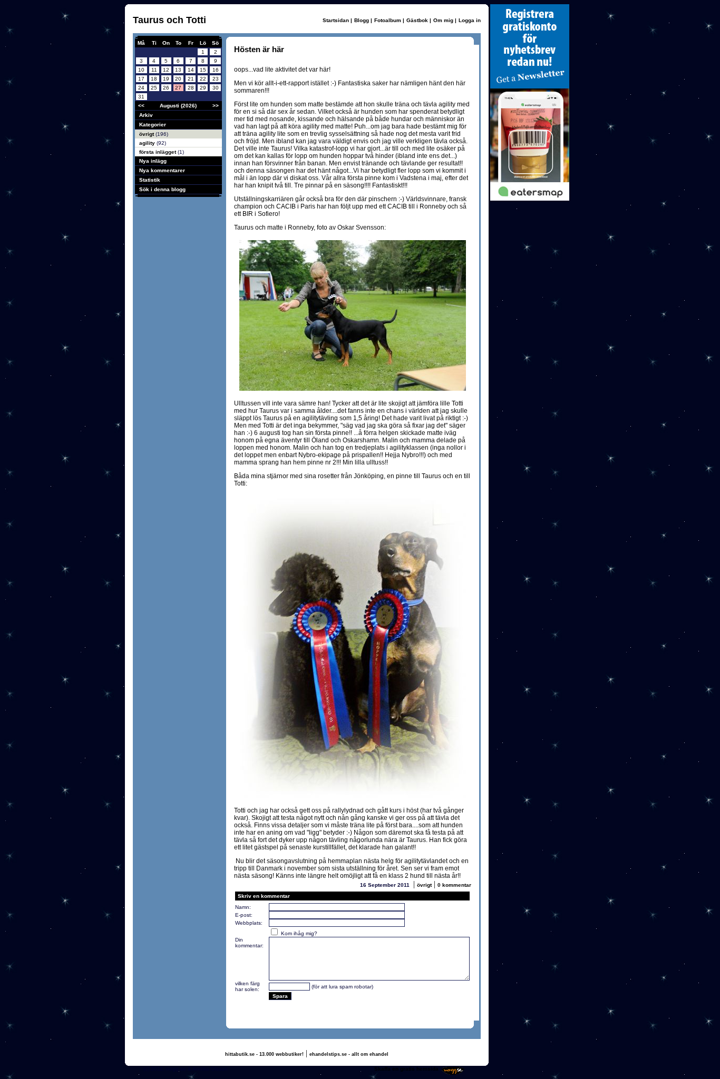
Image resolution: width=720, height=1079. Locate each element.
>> (215, 105)
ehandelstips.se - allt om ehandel (348, 1054)
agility (148, 143)
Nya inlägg (153, 161)
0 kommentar (454, 885)
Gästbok (417, 20)
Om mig (443, 20)
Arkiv (146, 115)
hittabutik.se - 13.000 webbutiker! (264, 1054)
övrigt (147, 134)
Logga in (470, 20)
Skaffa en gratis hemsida (406, 1069)
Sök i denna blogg (162, 189)
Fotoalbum (387, 20)
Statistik (149, 180)
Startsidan (336, 20)
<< (141, 105)
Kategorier (152, 124)
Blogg (361, 20)
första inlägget (158, 152)
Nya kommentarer (162, 170)
